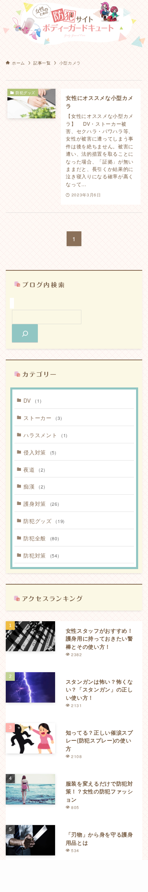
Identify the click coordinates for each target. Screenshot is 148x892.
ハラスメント (45, 435)
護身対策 (41, 503)
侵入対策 (39, 452)
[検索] (25, 333)
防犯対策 (41, 555)
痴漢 (34, 486)
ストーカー (42, 418)
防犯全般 (41, 538)
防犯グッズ (44, 521)
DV (32, 400)
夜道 (34, 469)
